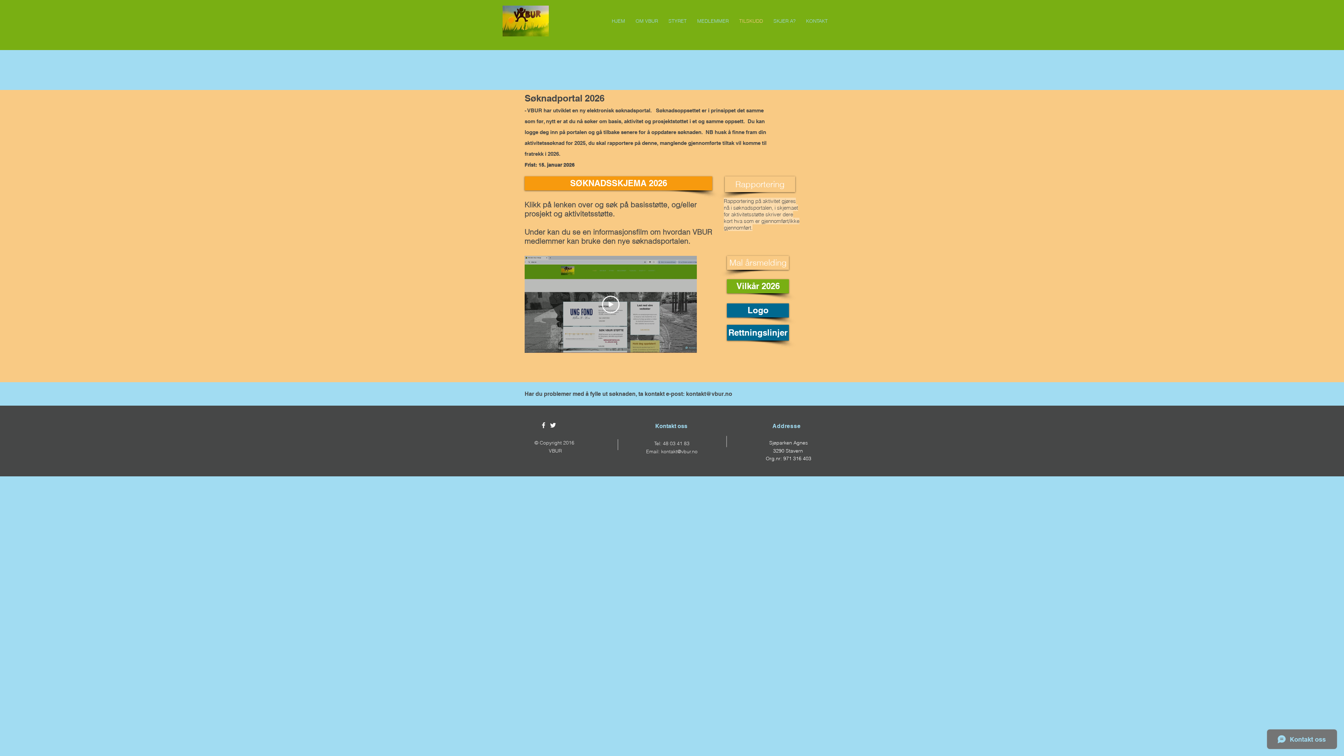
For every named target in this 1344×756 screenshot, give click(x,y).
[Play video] (611, 304)
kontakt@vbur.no (709, 394)
